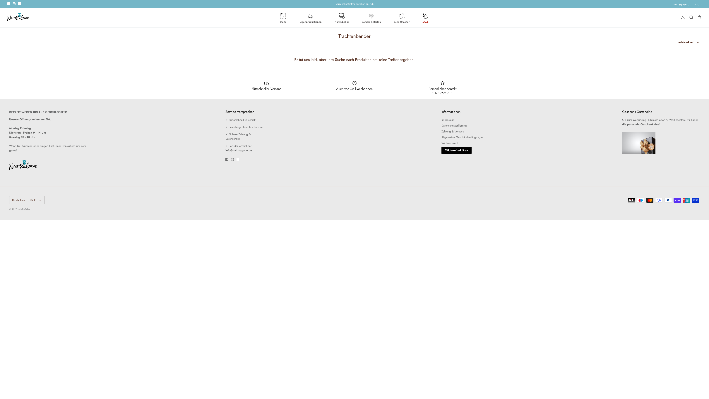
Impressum (447, 120)
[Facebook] (8, 3)
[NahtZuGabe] (18, 17)
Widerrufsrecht (450, 143)
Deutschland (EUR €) (24, 200)
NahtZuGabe (24, 209)
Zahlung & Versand (452, 131)
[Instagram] (14, 3)
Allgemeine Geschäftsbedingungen (462, 137)
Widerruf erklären (456, 150)
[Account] (682, 17)
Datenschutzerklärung (454, 126)
